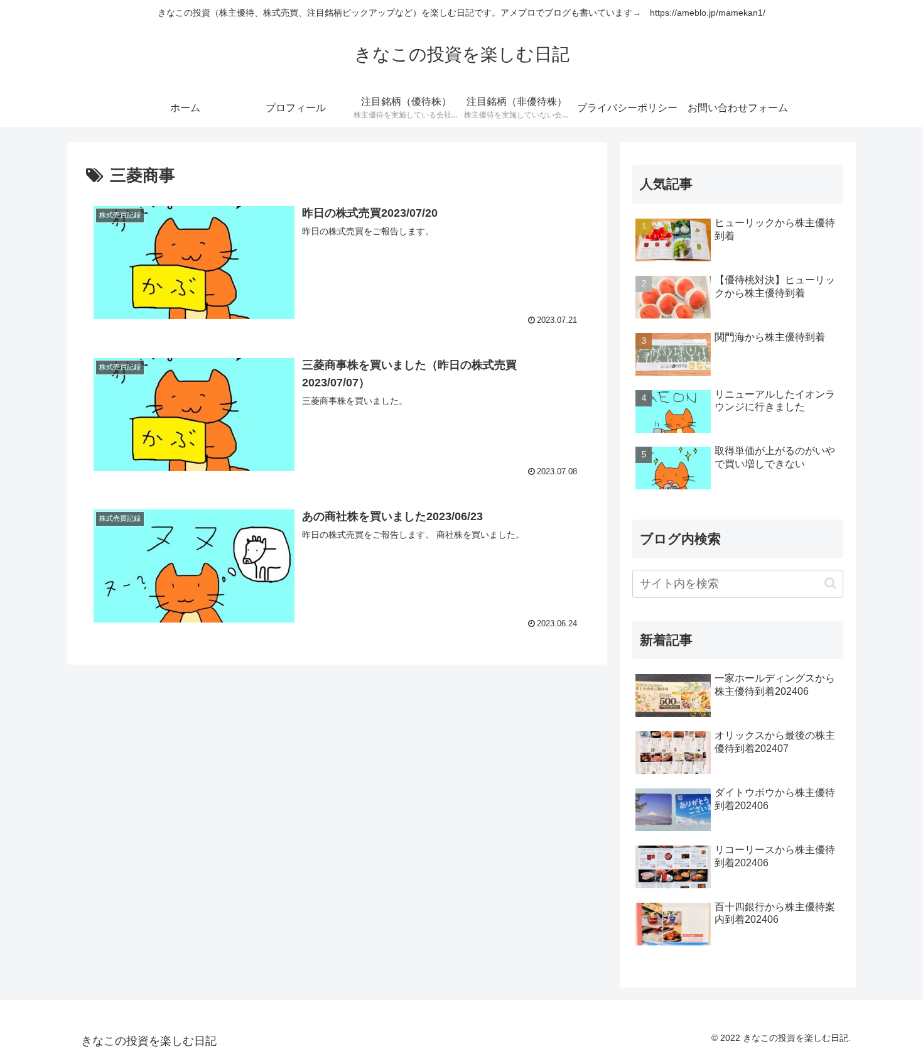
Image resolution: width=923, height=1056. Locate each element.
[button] (830, 583)
